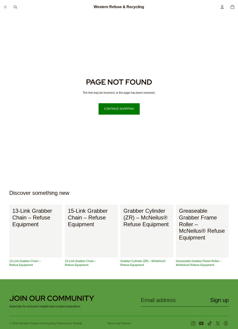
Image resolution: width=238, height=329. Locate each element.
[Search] (15, 7)
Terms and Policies (119, 323)
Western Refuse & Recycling (37, 323)
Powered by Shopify (69, 323)
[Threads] (226, 323)
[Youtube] (201, 323)
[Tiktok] (209, 323)
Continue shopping (119, 108)
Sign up (219, 300)
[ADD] (55, 250)
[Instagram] (193, 323)
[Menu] (5, 7)
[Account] (222, 7)
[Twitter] (218, 323)
